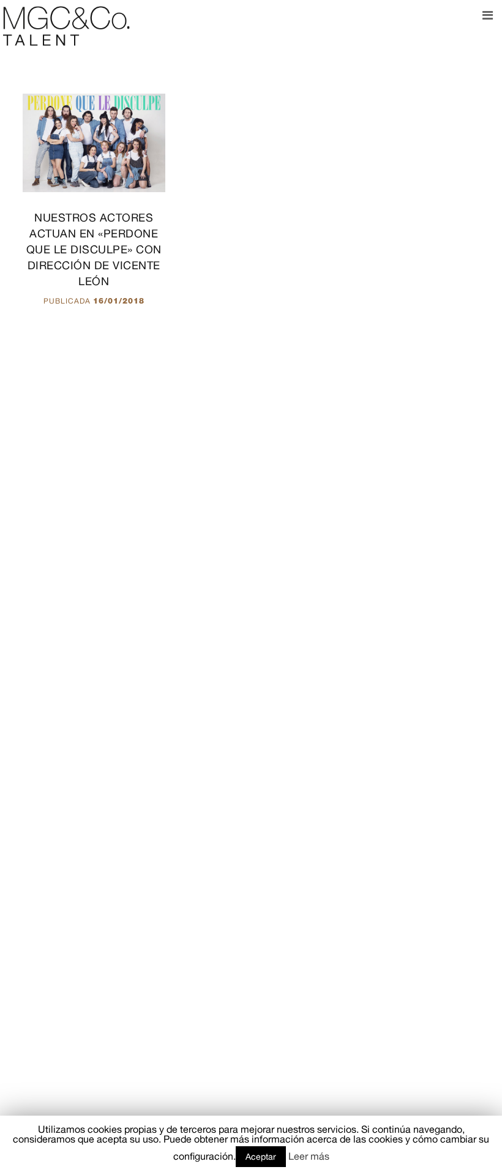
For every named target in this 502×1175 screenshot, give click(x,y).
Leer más (308, 1156)
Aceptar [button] (260, 1157)
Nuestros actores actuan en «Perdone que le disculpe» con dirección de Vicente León (94, 249)
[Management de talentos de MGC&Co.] (66, 25)
